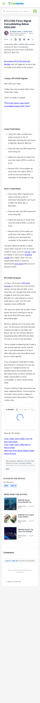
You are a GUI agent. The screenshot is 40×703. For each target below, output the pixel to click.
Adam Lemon (16, 31)
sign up (15, 561)
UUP (6, 486)
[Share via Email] (28, 39)
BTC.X (13, 486)
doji (34, 252)
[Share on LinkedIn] (20, 39)
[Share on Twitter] (11, 39)
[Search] (35, 11)
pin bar (27, 252)
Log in (7, 561)
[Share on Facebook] (24, 39)
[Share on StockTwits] (15, 39)
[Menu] (4, 3)
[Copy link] (33, 39)
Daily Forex (28, 31)
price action (18, 264)
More (7, 469)
